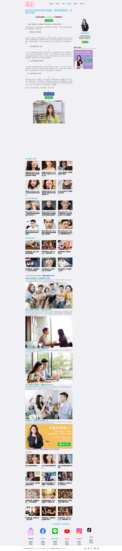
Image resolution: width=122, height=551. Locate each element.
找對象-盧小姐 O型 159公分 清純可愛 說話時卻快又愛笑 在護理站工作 (49, 193)
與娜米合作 (82, 3)
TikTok (91, 537)
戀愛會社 (76, 3)
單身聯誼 (51, 3)
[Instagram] (91, 548)
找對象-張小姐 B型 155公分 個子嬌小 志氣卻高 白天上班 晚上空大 (49, 174)
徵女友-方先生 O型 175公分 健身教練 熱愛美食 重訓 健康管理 (32, 232)
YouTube (67, 539)
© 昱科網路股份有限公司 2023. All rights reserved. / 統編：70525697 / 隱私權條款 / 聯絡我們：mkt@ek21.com (45, 548)
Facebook (43, 538)
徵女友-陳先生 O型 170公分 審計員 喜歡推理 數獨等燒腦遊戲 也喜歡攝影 (49, 232)
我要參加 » (27, 254)
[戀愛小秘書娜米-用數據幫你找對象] (94, 548)
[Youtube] (88, 548)
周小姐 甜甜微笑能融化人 (31, 465)
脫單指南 (69, 3)
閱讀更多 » (27, 467)
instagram (79, 538)
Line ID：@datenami (44, 449)
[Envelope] (98, 548)
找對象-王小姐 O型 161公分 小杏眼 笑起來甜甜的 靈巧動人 (32, 193)
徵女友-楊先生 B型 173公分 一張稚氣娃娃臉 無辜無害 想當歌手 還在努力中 (32, 213)
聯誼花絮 (57, 3)
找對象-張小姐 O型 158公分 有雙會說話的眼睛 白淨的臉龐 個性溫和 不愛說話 (32, 174)
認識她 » (26, 176)
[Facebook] (85, 548)
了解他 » (26, 216)
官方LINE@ (55, 538)
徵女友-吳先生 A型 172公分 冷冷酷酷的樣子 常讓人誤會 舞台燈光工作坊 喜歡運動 (65, 213)
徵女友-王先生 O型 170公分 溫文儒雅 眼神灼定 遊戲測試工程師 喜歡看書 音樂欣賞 (49, 213)
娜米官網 (30, 539)
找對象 (63, 3)
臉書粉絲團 (56, 449)
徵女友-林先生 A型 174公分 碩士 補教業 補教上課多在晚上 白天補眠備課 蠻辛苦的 (65, 232)
